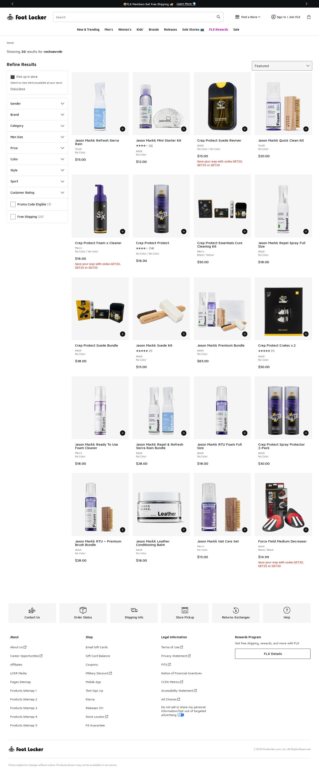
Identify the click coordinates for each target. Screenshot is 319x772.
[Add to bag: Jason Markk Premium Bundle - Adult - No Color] (244, 334)
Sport (14, 181)
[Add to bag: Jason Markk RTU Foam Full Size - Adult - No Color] (244, 433)
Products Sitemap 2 (23, 699)
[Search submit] (218, 17)
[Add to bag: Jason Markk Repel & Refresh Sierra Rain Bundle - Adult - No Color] (183, 433)
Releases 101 (94, 708)
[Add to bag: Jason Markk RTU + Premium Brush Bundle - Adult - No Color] (122, 529)
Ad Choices (168, 699)
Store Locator (95, 716)
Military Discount (97, 673)
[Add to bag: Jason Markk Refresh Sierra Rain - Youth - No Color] (122, 129)
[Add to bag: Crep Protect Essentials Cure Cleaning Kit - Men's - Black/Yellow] (244, 231)
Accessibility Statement (177, 690)
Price (14, 148)
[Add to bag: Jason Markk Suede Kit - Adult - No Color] (183, 334)
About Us (16, 647)
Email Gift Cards (97, 647)
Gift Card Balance (98, 656)
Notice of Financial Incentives (181, 673)
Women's (125, 29)
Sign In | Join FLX (288, 17)
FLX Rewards (218, 29)
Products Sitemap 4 (23, 716)
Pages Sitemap (20, 682)
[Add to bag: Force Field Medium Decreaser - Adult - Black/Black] (306, 529)
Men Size (16, 137)
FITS (164, 664)
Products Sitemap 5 (23, 725)
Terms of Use (170, 647)
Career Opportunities (24, 656)
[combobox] (138, 17)
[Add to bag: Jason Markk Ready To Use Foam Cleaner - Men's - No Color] (122, 433)
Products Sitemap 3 (23, 708)
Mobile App (93, 682)
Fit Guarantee (95, 725)
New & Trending (88, 29)
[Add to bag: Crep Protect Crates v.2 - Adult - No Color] (306, 334)
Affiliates (16, 664)
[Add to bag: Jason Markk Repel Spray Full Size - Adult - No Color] (306, 231)
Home (10, 42)
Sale (236, 29)
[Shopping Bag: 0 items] (308, 17)
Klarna (90, 699)
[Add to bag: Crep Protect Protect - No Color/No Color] (183, 231)
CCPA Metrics (170, 682)
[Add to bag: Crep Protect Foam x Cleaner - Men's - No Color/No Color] (122, 231)
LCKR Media (18, 673)
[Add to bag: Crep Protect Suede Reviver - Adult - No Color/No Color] (244, 129)
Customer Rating (22, 192)
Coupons (92, 664)
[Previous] (12, 4)
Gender (15, 103)
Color (14, 159)
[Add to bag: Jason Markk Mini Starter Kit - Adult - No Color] (183, 129)
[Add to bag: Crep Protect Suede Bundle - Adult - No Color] (122, 334)
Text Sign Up (94, 690)
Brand (14, 114)
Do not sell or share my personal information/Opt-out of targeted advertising (183, 711)
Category (16, 125)
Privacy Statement (174, 656)
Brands (154, 29)
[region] (159, 4)
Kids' (140, 29)
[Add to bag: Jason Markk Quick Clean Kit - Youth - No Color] (306, 129)
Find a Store (17, 88)
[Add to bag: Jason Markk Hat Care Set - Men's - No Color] (244, 529)
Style (14, 170)
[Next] (306, 4)
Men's (109, 29)
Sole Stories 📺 (193, 29)
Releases (170, 29)
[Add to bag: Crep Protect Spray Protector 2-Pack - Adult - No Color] (306, 433)
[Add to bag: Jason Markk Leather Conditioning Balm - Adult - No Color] (183, 529)
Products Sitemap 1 (23, 690)
